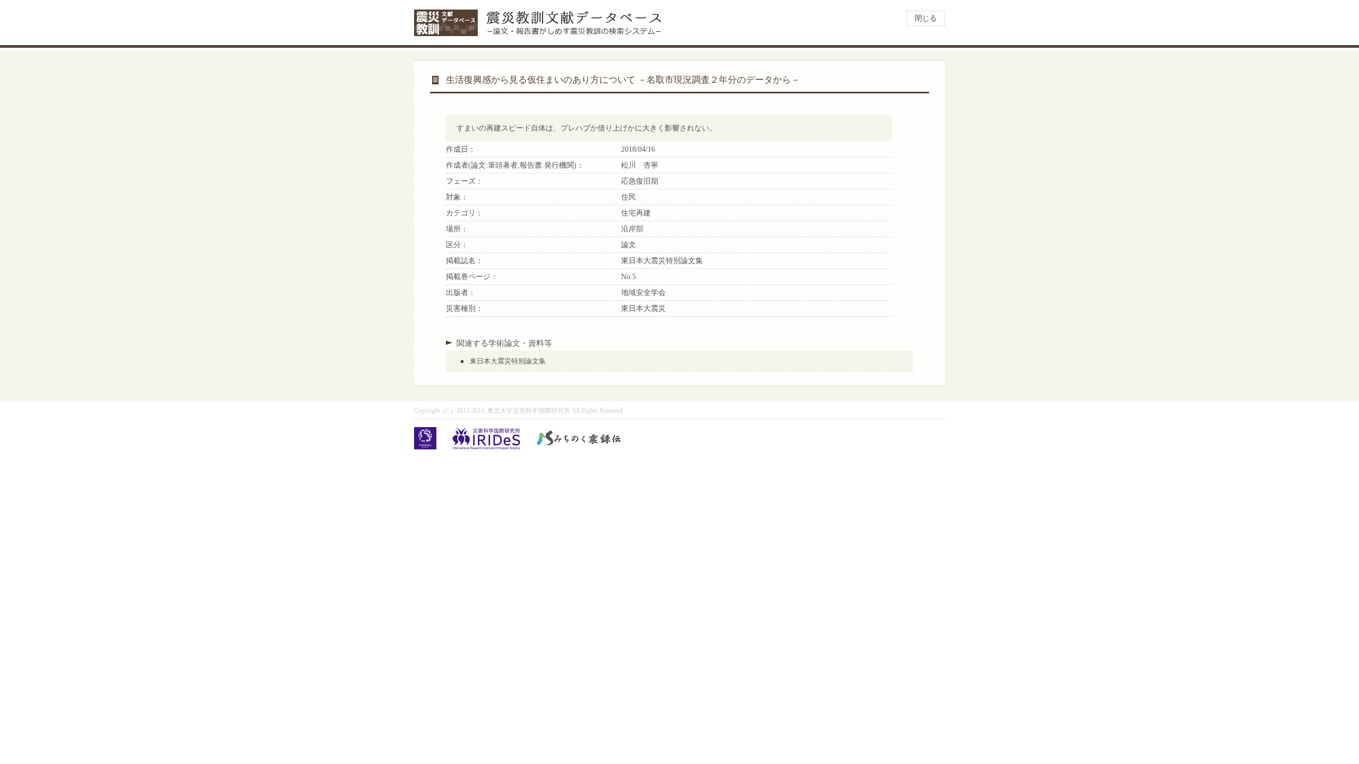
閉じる (926, 18)
